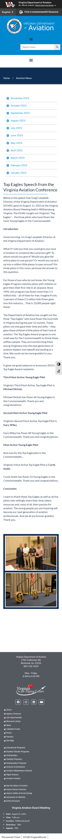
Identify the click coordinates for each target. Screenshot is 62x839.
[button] (31, 60)
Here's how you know (44, 5)
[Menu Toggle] (31, 39)
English (8, 12)
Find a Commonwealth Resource (41, 12)
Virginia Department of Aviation (35, 2)
